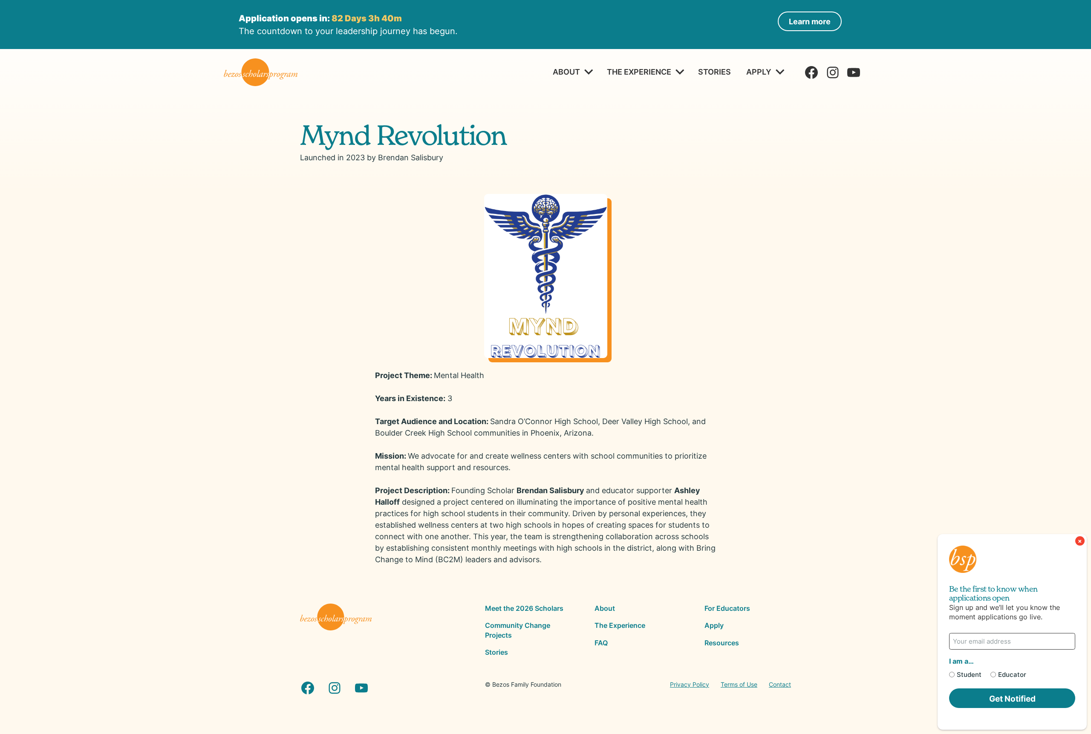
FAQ (601, 642)
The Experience (639, 71)
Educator (1012, 674)
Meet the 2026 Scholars (524, 608)
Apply (758, 71)
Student (969, 674)
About (566, 71)
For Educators (727, 608)
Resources (721, 642)
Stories (714, 71)
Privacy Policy (689, 684)
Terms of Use (739, 684)
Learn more (810, 21)
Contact (780, 684)
